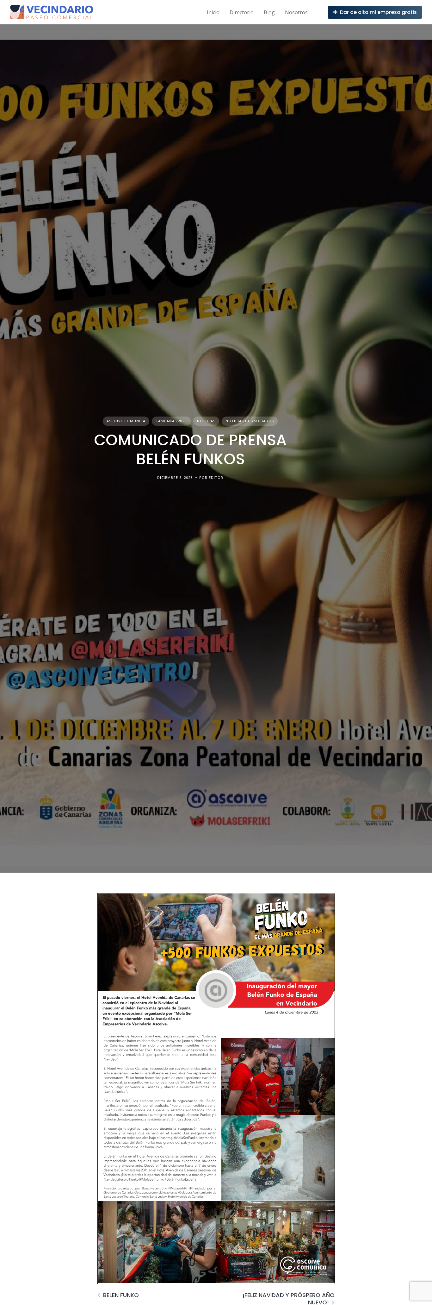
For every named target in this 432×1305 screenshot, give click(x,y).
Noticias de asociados (249, 420)
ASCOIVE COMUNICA (126, 420)
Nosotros (296, 12)
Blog (269, 12)
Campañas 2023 (171, 420)
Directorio (242, 12)
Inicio (213, 12)
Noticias (206, 420)
